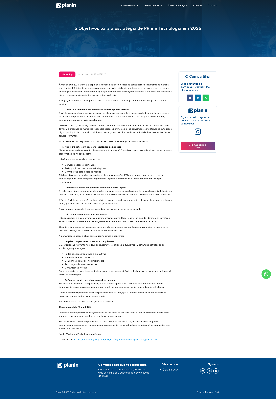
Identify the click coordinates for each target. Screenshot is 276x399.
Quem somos (128, 5)
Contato (212, 5)
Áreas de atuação (177, 5)
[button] (190, 98)
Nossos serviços (153, 5)
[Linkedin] (202, 371)
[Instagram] (209, 371)
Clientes (197, 5)
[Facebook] (215, 371)
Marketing (67, 74)
